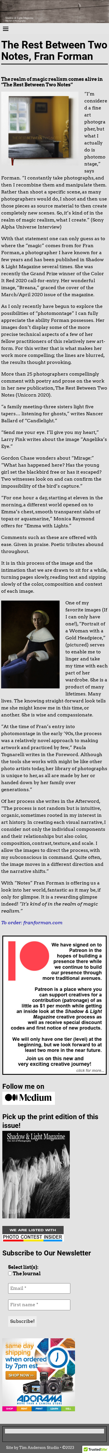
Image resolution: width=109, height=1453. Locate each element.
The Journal (26, 1273)
